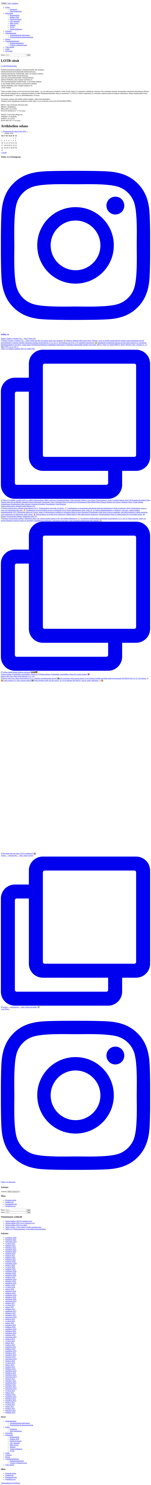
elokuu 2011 (9, 1406)
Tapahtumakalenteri (12, 41)
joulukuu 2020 (10, 1261)
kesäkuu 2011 (10, 1408)
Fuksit (7, 7)
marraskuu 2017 (11, 1301)
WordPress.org (10, 1206)
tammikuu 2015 (10, 1355)
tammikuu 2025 (10, 1240)
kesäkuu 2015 (10, 1345)
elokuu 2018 (9, 1289)
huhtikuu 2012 (10, 1395)
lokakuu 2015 (10, 1339)
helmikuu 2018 (10, 1297)
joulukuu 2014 (10, 1357)
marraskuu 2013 (11, 1377)
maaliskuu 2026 (10, 1238)
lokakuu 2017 (10, 1303)
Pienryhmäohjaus (16, 11)
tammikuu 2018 (10, 1299)
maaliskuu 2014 (10, 1371)
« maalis (4, 152)
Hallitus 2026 (14, 17)
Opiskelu (8, 31)
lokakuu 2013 (10, 1379)
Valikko (4, 3)
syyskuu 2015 (10, 1341)
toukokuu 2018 (10, 1291)
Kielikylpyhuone (15, 19)
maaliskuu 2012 (10, 1397)
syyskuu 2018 (10, 1287)
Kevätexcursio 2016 (20, 131)
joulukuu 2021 (10, 1253)
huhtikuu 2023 (10, 1245)
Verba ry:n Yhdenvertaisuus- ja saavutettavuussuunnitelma (25, 1229)
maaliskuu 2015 (10, 1351)
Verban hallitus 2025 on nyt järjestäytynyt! (20, 1223)
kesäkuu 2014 (10, 1367)
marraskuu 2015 (11, 1337)
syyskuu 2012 (10, 1391)
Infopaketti (9, 13)
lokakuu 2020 (10, 1265)
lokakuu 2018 (10, 1285)
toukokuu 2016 (10, 1325)
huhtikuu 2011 (10, 1412)
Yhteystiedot (9, 47)
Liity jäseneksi (15, 21)
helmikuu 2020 (10, 1273)
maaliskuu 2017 (10, 1311)
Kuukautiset (6, 131)
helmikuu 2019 (10, 1281)
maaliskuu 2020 (10, 1271)
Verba (15, 66)
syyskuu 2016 (10, 1321)
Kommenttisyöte (11, 1204)
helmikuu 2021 (10, 1259)
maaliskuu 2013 (10, 1383)
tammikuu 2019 (10, 1283)
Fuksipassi (13, 9)
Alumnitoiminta (10, 33)
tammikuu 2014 (10, 1375)
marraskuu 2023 (11, 1242)
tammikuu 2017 (10, 1315)
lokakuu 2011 (10, 1403)
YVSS (12, 27)
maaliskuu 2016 (10, 1329)
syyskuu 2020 (10, 1267)
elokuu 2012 (9, 1393)
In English (8, 51)
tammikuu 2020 (10, 1275)
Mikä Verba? (14, 23)
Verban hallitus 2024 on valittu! (16, 1225)
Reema (7, 39)
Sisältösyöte (9, 1202)
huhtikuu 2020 (10, 1269)
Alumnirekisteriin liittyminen (20, 35)
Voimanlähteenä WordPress (10, 1483)
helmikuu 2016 (10, 1331)
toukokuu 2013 (10, 1381)
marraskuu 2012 (11, 1389)
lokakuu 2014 (10, 1361)
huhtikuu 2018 (10, 1293)
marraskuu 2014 (11, 1359)
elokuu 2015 (9, 1343)
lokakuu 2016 (10, 1319)
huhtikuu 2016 (10, 1327)
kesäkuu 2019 (10, 1277)
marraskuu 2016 (11, 1317)
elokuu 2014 (9, 1365)
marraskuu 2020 (11, 1263)
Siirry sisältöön (13, 3)
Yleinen (10, 66)
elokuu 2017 (9, 1307)
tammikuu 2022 (10, 1251)
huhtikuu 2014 (10, 1369)
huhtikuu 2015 (10, 1349)
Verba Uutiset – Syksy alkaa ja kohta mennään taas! (23, 1227)
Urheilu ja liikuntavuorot (18, 45)
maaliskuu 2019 (10, 1279)
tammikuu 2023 (10, 1249)
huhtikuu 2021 (10, 1257)
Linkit (7, 49)
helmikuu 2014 (10, 1373)
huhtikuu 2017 (10, 1309)
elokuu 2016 (9, 1323)
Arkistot (4, 1191)
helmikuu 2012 (10, 1399)
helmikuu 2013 (10, 1385)
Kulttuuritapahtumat (17, 43)
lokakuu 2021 (10, 1255)
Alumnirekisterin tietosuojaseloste (21, 37)
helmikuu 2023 (10, 1247)
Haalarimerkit (14, 15)
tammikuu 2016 (10, 1333)
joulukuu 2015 (10, 1335)
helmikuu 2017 (10, 1313)
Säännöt (12, 25)
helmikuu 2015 (10, 1353)
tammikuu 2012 (10, 1401)
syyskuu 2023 (10, 1243)
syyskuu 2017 (10, 1305)
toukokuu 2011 (10, 1410)
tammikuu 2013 (10, 1387)
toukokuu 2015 (10, 1347)
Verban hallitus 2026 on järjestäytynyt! (18, 1221)
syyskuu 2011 (10, 1404)
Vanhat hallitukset (16, 29)
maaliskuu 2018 (10, 1295)
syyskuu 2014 (10, 1363)
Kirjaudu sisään (10, 1200)
